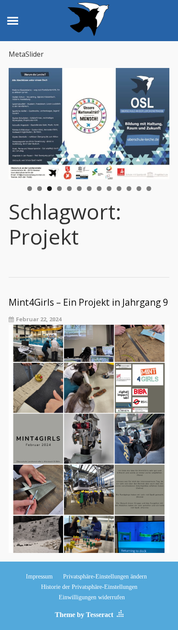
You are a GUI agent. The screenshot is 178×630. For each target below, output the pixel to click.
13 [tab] (149, 188)
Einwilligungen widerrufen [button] (92, 597)
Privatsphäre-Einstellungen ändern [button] (105, 576)
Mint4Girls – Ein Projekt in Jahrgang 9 (88, 302)
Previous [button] (19, 121)
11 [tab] (129, 188)
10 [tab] (119, 188)
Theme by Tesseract (84, 614)
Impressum (39, 576)
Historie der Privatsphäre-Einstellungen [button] (89, 587)
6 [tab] (79, 188)
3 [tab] (49, 188)
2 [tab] (39, 188)
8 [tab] (99, 188)
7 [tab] (89, 188)
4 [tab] (59, 188)
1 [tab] (29, 188)
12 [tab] (139, 188)
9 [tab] (109, 188)
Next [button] (158, 121)
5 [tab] (69, 188)
